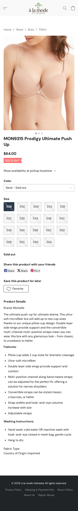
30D (36, 206)
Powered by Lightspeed (39, 501)
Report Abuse (46, 495)
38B (9, 242)
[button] (39, 8)
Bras (31, 29)
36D (62, 230)
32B (62, 206)
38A (49, 242)
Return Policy (65, 489)
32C (9, 218)
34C (62, 218)
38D (35, 242)
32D (22, 218)
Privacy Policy (13, 489)
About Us (29, 495)
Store (19, 29)
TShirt (42, 29)
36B (35, 230)
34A (35, 218)
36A (22, 230)
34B (49, 218)
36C (49, 230)
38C (22, 242)
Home (7, 29)
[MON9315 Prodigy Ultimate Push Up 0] (39, 83)
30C (22, 206)
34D (9, 230)
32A (49, 206)
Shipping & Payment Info (39, 489)
